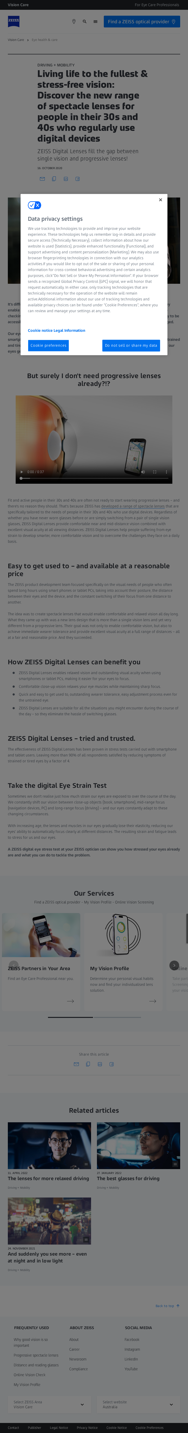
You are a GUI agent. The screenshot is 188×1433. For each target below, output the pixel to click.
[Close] (160, 200)
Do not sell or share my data (131, 345)
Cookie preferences (48, 345)
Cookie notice (41, 330)
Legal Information (69, 330)
